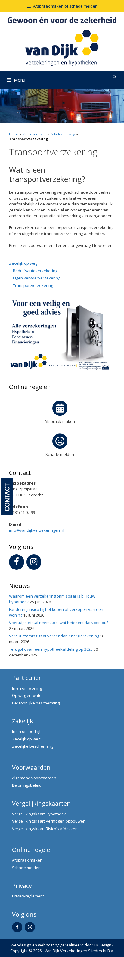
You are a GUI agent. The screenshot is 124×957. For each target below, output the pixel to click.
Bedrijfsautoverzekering (35, 270)
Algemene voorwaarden (34, 778)
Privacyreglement (28, 896)
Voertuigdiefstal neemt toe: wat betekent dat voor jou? (58, 622)
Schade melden (59, 454)
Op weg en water (27, 695)
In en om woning (27, 688)
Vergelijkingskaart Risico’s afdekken (45, 828)
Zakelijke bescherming (32, 746)
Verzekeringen (35, 134)
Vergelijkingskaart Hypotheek (39, 814)
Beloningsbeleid (27, 785)
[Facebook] (16, 562)
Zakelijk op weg (62, 134)
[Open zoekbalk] (114, 77)
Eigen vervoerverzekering (36, 278)
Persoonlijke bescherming (36, 703)
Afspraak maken (60, 421)
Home (14, 134)
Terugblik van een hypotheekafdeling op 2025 (51, 649)
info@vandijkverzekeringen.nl (36, 530)
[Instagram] (34, 562)
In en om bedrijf (26, 731)
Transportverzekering (33, 285)
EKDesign (102, 945)
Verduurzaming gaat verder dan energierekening (54, 636)
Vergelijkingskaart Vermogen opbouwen (48, 821)
